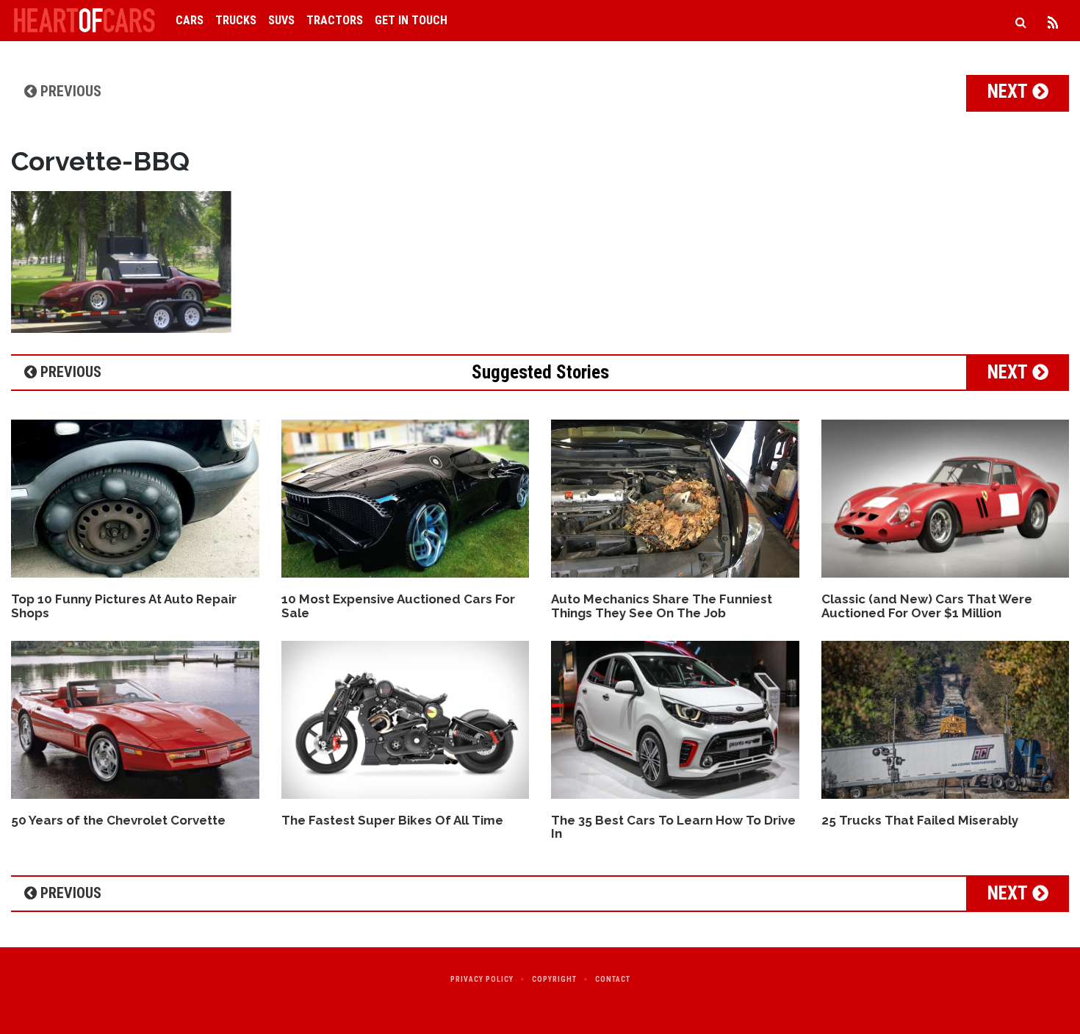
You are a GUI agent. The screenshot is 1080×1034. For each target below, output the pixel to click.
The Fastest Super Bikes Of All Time (392, 820)
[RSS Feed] (1053, 20)
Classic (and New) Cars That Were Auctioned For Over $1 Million (926, 606)
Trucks (235, 20)
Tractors (334, 20)
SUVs (281, 20)
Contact (612, 979)
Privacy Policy (482, 979)
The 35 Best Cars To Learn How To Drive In (673, 827)
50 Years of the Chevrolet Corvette (118, 820)
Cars (190, 20)
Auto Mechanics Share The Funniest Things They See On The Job (661, 606)
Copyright (554, 979)
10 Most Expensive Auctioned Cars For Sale (398, 606)
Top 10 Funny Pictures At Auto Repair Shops (124, 606)
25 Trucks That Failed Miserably (919, 820)
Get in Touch (411, 20)
